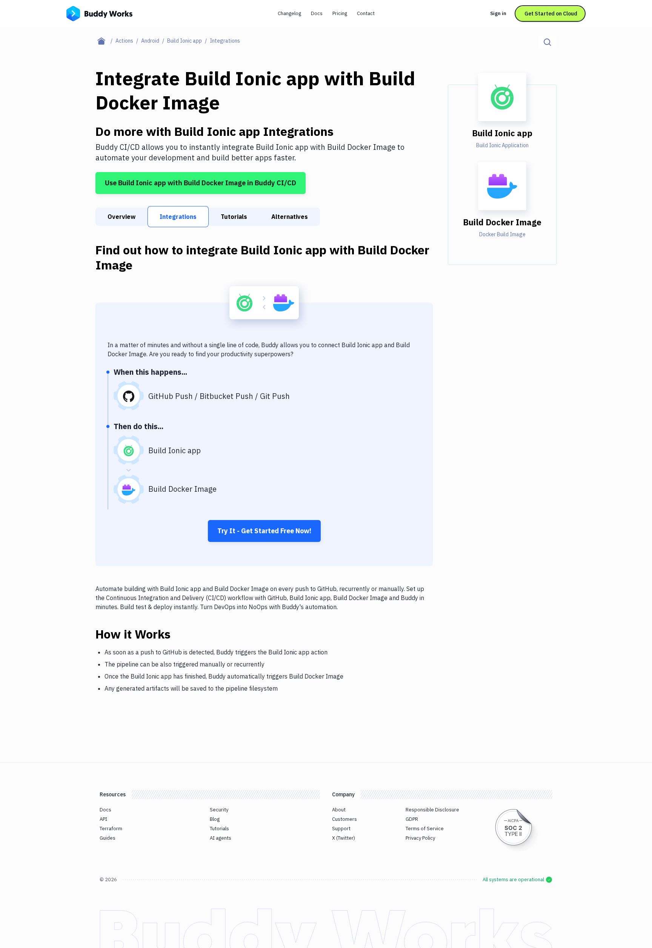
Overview (121, 216)
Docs (317, 13)
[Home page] (105, 40)
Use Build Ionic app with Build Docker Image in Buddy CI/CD (200, 183)
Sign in (498, 13)
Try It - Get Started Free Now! (264, 530)
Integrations (178, 216)
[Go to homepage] (99, 13)
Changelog (289, 13)
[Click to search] (547, 42)
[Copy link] (180, 634)
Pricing (339, 13)
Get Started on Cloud (550, 13)
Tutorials (234, 216)
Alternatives (289, 216)
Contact (366, 13)
